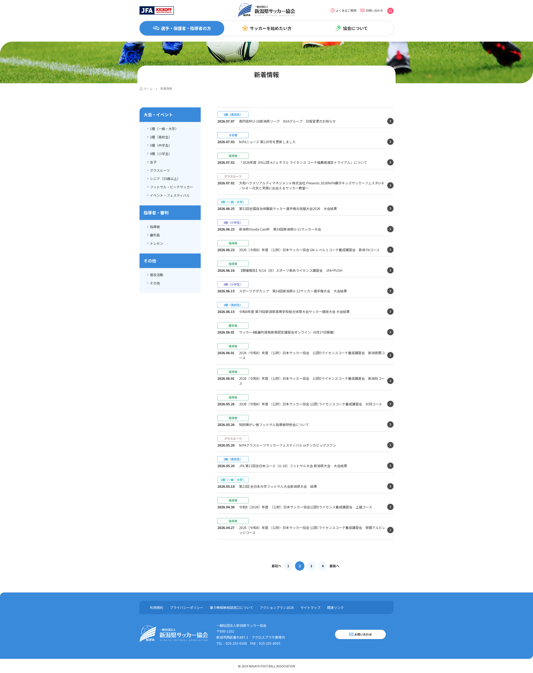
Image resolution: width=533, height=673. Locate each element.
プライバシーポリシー (186, 607)
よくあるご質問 (346, 10)
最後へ (334, 565)
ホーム (148, 89)
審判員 (155, 234)
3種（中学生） (161, 145)
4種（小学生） (161, 153)
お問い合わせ (374, 10)
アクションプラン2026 (277, 607)
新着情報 (166, 88)
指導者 (155, 226)
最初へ (276, 565)
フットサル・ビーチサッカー (171, 186)
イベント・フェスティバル (170, 195)
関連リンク (335, 607)
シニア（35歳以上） (165, 178)
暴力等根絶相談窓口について (231, 607)
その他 (155, 283)
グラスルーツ (160, 170)
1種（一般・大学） (164, 128)
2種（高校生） (161, 136)
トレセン (156, 243)
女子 (153, 161)
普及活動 (156, 274)
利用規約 (156, 607)
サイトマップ (310, 607)
